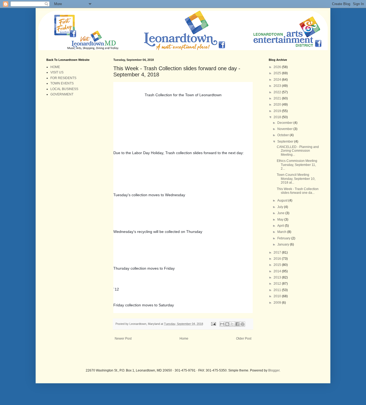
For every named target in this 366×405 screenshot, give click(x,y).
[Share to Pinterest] (242, 324)
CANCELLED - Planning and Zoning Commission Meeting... (298, 151)
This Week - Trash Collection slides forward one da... (298, 191)
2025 (278, 73)
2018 (278, 117)
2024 (278, 79)
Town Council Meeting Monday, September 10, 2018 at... (296, 178)
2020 (278, 104)
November (285, 129)
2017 (278, 252)
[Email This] (222, 324)
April (281, 226)
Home (184, 338)
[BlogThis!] (227, 324)
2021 (278, 98)
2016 (278, 259)
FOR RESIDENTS (63, 78)
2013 (278, 277)
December (285, 123)
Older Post (243, 338)
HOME (55, 67)
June (281, 213)
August (282, 200)
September (285, 141)
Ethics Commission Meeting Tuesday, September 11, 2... (297, 164)
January (283, 244)
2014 (278, 271)
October (283, 135)
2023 (278, 86)
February (284, 238)
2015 (278, 265)
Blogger (273, 370)
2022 (278, 92)
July (280, 207)
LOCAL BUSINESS (64, 89)
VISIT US (57, 72)
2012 (278, 283)
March (282, 232)
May (280, 219)
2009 (278, 302)
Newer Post (123, 338)
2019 (278, 111)
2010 (278, 296)
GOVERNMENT (61, 94)
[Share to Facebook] (237, 324)
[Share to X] (232, 324)
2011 (278, 290)
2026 (278, 67)
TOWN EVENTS (62, 83)
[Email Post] (213, 323)
